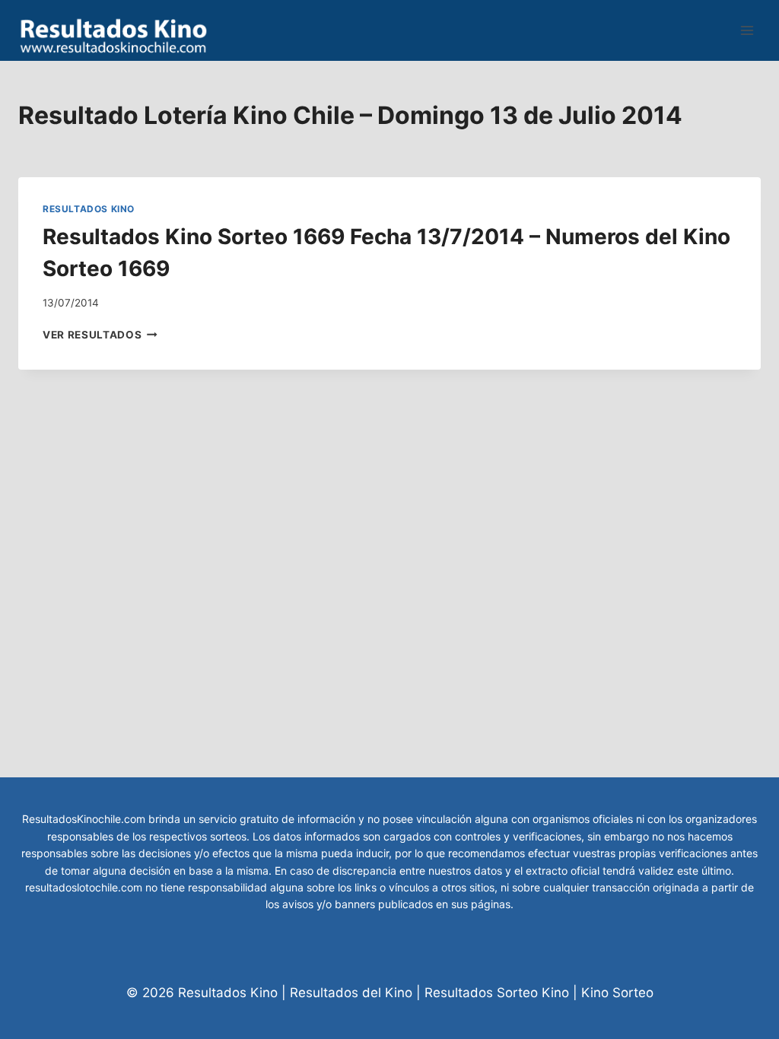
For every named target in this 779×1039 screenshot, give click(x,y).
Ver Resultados (100, 335)
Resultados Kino (89, 208)
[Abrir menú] (747, 30)
